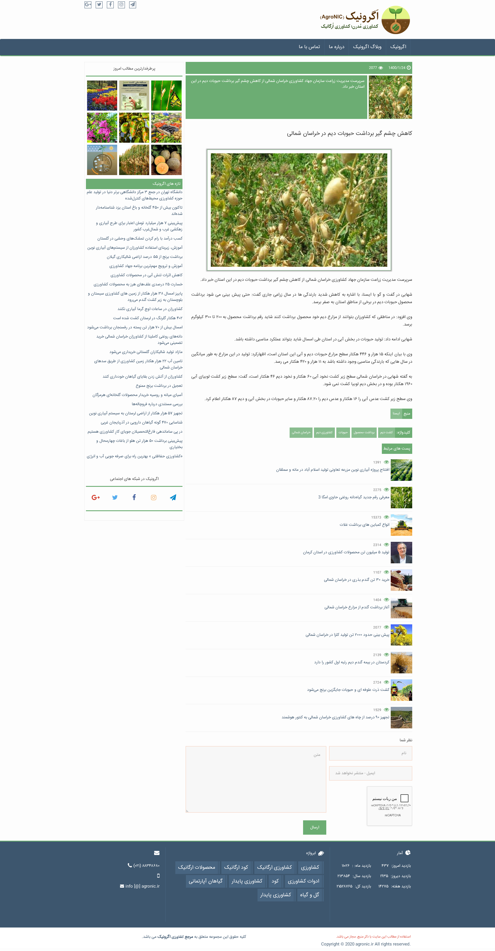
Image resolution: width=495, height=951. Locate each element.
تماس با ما (309, 47)
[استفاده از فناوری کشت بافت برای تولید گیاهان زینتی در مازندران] (102, 96)
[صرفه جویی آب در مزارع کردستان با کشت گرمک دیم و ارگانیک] (166, 160)
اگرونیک (398, 47)
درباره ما (336, 47)
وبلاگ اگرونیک (367, 47)
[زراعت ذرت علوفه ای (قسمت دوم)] (134, 160)
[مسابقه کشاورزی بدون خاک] (134, 96)
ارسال (314, 827)
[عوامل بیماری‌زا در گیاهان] (134, 128)
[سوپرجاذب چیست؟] (102, 160)
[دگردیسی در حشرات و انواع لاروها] (166, 96)
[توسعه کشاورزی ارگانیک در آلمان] (166, 128)
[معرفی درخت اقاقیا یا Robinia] (102, 128)
